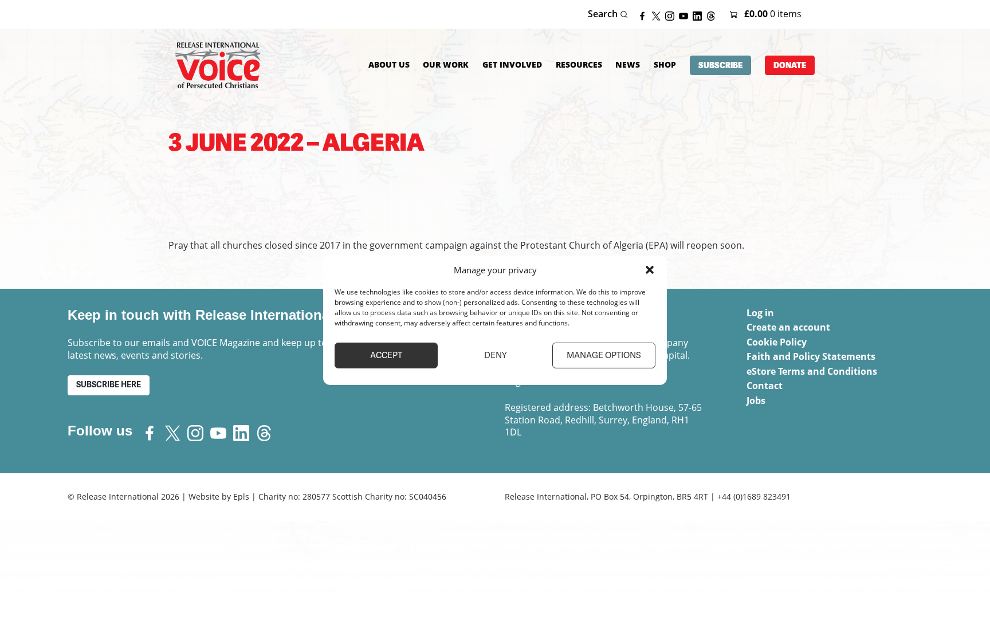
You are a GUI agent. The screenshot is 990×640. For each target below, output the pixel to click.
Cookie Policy (777, 342)
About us (389, 64)
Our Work (446, 64)
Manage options (604, 355)
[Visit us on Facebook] (644, 15)
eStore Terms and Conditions (812, 371)
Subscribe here (108, 385)
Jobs (756, 400)
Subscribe (720, 65)
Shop (665, 64)
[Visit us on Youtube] (686, 15)
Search (604, 14)
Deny (495, 355)
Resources (579, 64)
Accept (386, 355)
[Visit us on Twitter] (658, 15)
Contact (765, 385)
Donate (789, 65)
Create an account (788, 327)
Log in (760, 313)
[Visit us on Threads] (713, 15)
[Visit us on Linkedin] (699, 15)
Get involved (512, 64)
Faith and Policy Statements (811, 356)
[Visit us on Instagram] (672, 15)
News (627, 64)
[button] (649, 270)
